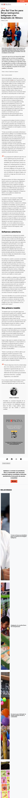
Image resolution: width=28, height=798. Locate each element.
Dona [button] (22, 1)
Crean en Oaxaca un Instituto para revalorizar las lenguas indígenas (19, 536)
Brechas (3, 8)
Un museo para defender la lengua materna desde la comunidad (18, 715)
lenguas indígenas (6, 463)
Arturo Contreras (14, 397)
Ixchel (11, 80)
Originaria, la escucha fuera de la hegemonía (18, 625)
